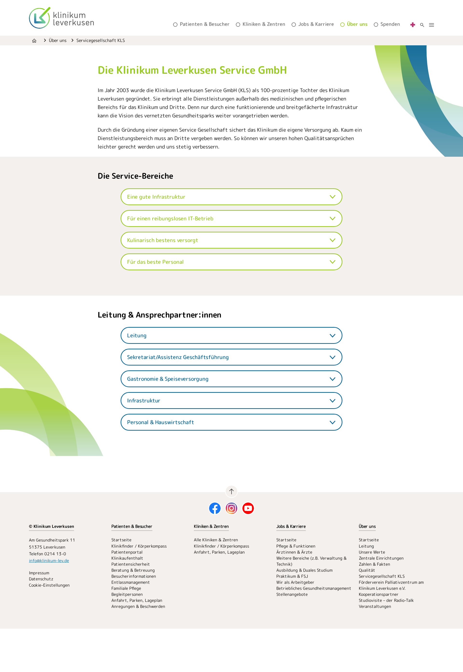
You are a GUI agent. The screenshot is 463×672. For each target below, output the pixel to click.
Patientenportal (127, 552)
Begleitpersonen (127, 594)
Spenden (390, 23)
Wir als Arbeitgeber (295, 582)
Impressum (39, 573)
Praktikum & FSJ (292, 576)
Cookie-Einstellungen (49, 585)
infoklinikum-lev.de (49, 560)
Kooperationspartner (379, 594)
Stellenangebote (292, 594)
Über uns (357, 23)
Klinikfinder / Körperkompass (139, 546)
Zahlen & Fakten (374, 564)
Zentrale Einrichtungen (381, 558)
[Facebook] (214, 508)
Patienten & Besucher (205, 23)
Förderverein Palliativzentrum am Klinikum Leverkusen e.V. (391, 585)
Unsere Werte (372, 552)
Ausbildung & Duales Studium (304, 570)
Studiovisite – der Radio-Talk (386, 600)
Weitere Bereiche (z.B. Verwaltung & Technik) (311, 561)
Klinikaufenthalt (127, 558)
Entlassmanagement (130, 582)
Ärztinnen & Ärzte (294, 552)
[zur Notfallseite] (412, 24)
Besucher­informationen (133, 576)
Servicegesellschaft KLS (382, 576)
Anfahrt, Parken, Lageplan (136, 600)
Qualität (367, 570)
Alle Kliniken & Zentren (216, 540)
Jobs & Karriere (316, 23)
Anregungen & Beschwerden (138, 606)
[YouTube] (248, 508)
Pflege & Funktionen (295, 546)
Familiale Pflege (126, 588)
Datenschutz (41, 579)
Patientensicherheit (130, 564)
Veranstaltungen (375, 606)
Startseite (121, 540)
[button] (231, 196)
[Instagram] (231, 508)
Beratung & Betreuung (133, 570)
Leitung (366, 546)
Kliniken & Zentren (264, 23)
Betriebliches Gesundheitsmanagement (313, 588)
